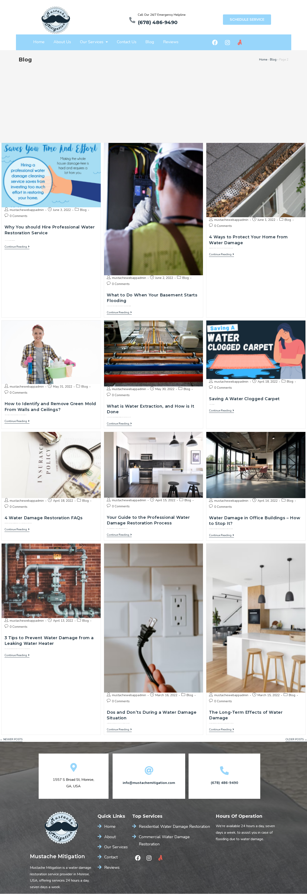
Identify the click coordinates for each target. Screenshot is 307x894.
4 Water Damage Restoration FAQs (43, 517)
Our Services (91, 42)
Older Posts (296, 739)
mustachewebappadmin (27, 210)
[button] (247, 19)
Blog (149, 42)
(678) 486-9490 (158, 22)
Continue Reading (16, 246)
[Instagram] (227, 42)
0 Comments (18, 216)
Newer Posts (11, 739)
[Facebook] (215, 42)
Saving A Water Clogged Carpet (244, 398)
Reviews (170, 42)
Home (38, 42)
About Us (62, 42)
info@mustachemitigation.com (149, 782)
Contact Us (126, 42)
